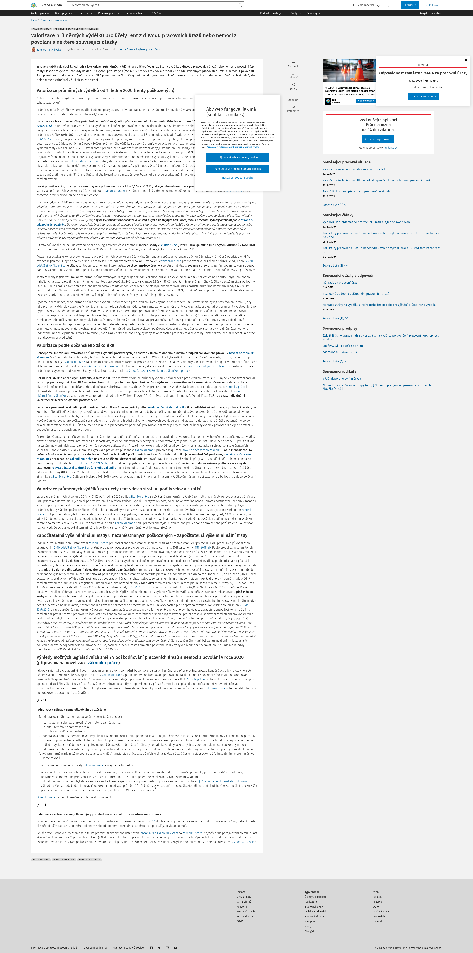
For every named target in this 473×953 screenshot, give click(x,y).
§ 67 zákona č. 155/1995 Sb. (89, 463)
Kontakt (377, 897)
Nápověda (379, 916)
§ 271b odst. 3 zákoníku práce (71, 547)
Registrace (410, 4)
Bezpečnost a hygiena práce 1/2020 (140, 49)
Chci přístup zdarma (378, 139)
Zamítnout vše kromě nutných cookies (238, 168)
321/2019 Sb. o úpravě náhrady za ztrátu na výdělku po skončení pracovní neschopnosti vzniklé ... (381, 337)
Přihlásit (434, 5)
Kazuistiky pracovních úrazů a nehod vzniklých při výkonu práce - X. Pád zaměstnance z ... (381, 250)
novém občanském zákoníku (103, 366)
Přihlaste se (391, 147)
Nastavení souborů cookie (128, 947)
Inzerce (377, 901)
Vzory (308, 926)
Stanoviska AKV (314, 906)
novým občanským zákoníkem (206, 366)
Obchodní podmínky (95, 947)
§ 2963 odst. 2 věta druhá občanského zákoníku (84, 467)
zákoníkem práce (177, 371)
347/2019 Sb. (139, 587)
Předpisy (310, 921)
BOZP (239, 921)
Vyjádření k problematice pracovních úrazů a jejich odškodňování (367, 222)
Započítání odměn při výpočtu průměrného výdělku (357, 191)
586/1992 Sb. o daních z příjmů (343, 346)
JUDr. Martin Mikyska (49, 49)
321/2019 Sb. (45, 126)
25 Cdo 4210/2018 (243, 842)
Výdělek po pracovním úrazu (342, 378)
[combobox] (155, 5)
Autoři (376, 906)
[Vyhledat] (240, 5)
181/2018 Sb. (203, 547)
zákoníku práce (115, 190)
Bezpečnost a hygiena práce (55, 20)
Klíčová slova (381, 911)
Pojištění (241, 906)
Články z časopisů (315, 897)
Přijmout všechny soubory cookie (238, 157)
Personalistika (244, 916)
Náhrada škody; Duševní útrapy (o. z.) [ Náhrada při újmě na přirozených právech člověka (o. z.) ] (377, 387)
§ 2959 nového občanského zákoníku (223, 781)
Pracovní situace (314, 916)
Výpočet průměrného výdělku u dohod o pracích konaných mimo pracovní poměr (377, 180)
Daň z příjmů (243, 901)
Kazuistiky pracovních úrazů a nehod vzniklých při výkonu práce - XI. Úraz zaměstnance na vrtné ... (381, 235)
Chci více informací (423, 96)
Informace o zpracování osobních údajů (54, 947)
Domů (34, 20)
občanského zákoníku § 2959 (159, 833)
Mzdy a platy (243, 897)
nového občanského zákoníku (166, 407)
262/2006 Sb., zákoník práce (341, 352)
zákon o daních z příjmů (84, 161)
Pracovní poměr (245, 911)
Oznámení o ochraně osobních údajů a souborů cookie (233, 147)
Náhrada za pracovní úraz (340, 282)
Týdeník (377, 921)
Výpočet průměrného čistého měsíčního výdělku (355, 169)
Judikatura (311, 901)
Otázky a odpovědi (316, 911)
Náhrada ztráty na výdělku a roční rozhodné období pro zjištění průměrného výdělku (379, 305)
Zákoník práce (195, 679)
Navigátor (310, 931)
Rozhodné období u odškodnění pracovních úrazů (356, 294)
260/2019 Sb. (169, 245)
